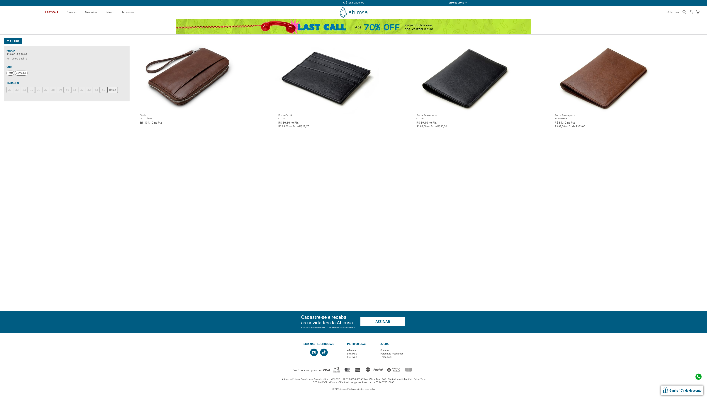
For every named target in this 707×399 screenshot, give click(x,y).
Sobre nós (673, 12)
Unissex (109, 12)
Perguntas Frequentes (391, 353)
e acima (17, 58)
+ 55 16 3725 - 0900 (384, 382)
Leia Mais (352, 353)
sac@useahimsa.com (361, 382)
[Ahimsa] (353, 12)
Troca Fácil (386, 357)
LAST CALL (52, 12)
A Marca (351, 350)
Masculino (91, 12)
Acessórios (128, 12)
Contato (384, 350)
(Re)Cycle (352, 357)
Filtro (14, 41)
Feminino (72, 12)
